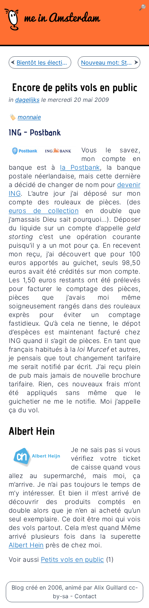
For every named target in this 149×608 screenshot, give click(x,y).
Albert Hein (26, 545)
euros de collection (43, 210)
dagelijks (27, 99)
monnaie (29, 117)
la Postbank (79, 167)
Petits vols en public (72, 559)
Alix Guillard (110, 587)
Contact (85, 596)
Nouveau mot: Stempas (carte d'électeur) (106, 62)
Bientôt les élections (42, 62)
